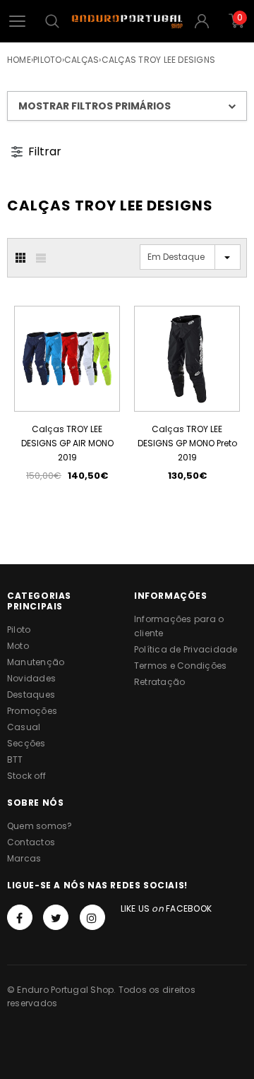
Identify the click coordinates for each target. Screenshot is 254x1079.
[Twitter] (55, 917)
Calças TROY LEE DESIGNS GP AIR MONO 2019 (67, 443)
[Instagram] (92, 917)
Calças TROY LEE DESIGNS (159, 60)
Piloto (47, 60)
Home (19, 60)
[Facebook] (19, 917)
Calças (81, 60)
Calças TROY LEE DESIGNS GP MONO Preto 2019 (187, 443)
